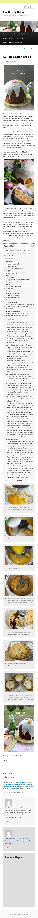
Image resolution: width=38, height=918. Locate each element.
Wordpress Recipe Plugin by (13, 480)
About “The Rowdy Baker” (17, 34)
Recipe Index (20, 38)
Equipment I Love (8, 38)
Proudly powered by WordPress (19, 914)
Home (5, 34)
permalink (30, 788)
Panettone (19, 784)
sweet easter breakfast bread (16, 786)
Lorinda (15, 788)
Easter (24, 782)
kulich (14, 784)
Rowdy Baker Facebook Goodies (12, 42)
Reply (8, 821)
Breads (19, 782)
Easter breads (7, 784)
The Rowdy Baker (13, 12)
